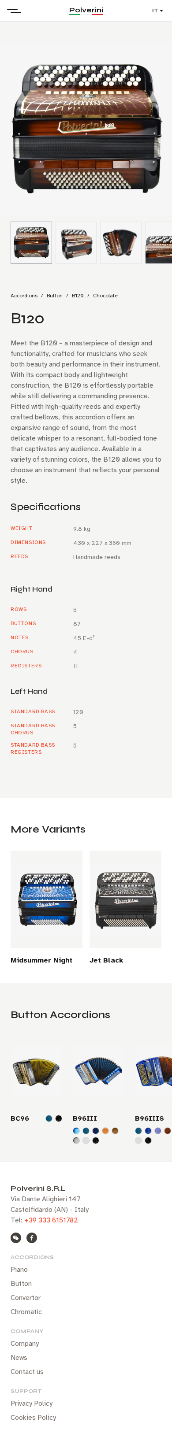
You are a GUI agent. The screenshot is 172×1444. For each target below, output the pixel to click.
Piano (19, 1269)
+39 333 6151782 (51, 1220)
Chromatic (26, 1311)
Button (55, 296)
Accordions (24, 296)
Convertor (26, 1297)
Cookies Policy (33, 1417)
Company (25, 1343)
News (19, 1357)
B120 (78, 296)
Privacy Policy (31, 1403)
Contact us (27, 1371)
